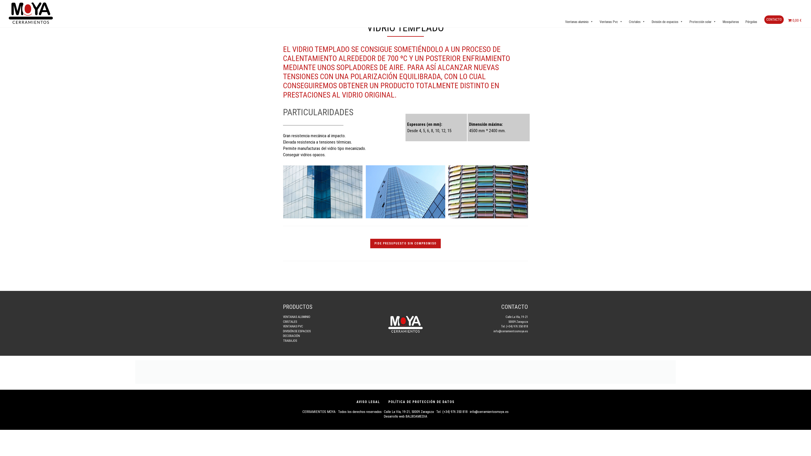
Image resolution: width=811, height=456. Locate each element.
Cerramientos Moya (30, 13)
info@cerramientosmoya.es (511, 331)
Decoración (291, 336)
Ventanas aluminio (296, 317)
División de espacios (297, 331)
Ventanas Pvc (293, 326)
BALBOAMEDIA (416, 416)
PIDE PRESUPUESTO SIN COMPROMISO (405, 243)
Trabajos (290, 341)
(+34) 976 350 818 (455, 412)
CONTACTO (774, 20)
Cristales (290, 322)
